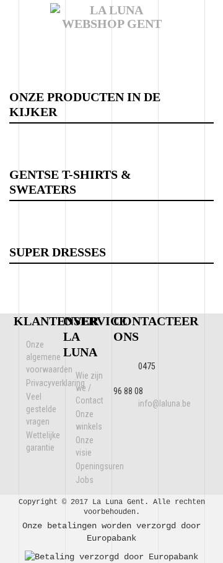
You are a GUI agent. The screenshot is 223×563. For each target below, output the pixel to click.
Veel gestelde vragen (41, 409)
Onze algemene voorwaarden (49, 357)
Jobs (85, 480)
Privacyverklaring (55, 383)
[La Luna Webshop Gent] (111, 10)
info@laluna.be (164, 403)
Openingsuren (100, 466)
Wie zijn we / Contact (89, 388)
